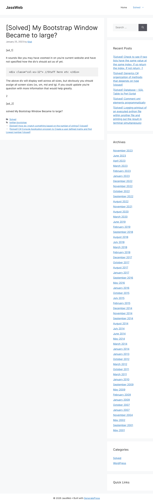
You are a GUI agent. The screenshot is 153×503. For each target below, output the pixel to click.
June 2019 (119, 221)
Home (124, 7)
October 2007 (121, 404)
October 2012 (121, 359)
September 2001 (123, 425)
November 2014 (122, 313)
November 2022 (123, 186)
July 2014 (119, 328)
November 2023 (123, 150)
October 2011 (121, 369)
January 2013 (121, 354)
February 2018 (121, 252)
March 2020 (120, 216)
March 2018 (120, 247)
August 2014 (120, 323)
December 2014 (122, 308)
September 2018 (123, 231)
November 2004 (123, 415)
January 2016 (121, 287)
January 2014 (121, 348)
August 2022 (120, 201)
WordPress (119, 463)
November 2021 (122, 206)
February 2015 (121, 303)
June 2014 (119, 333)
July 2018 (118, 242)
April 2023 (119, 160)
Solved (136, 7)
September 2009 (123, 384)
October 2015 (121, 293)
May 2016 (119, 282)
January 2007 (121, 409)
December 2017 (122, 257)
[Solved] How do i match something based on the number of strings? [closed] (48, 125)
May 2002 (119, 420)
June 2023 (119, 155)
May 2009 (119, 389)
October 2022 (121, 191)
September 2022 (123, 196)
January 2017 (121, 272)
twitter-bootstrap (18, 122)
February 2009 (122, 394)
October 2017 (121, 262)
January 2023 (121, 176)
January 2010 (121, 379)
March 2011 (120, 374)
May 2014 (119, 338)
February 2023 (122, 170)
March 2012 (120, 364)
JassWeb (14, 7)
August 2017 (120, 267)
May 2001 (119, 430)
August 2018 (120, 237)
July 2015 (118, 298)
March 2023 (120, 165)
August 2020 (121, 211)
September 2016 (123, 277)
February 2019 (121, 226)
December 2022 (122, 181)
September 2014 (123, 318)
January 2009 (121, 399)
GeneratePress (92, 498)
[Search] (143, 27)
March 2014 (120, 343)
